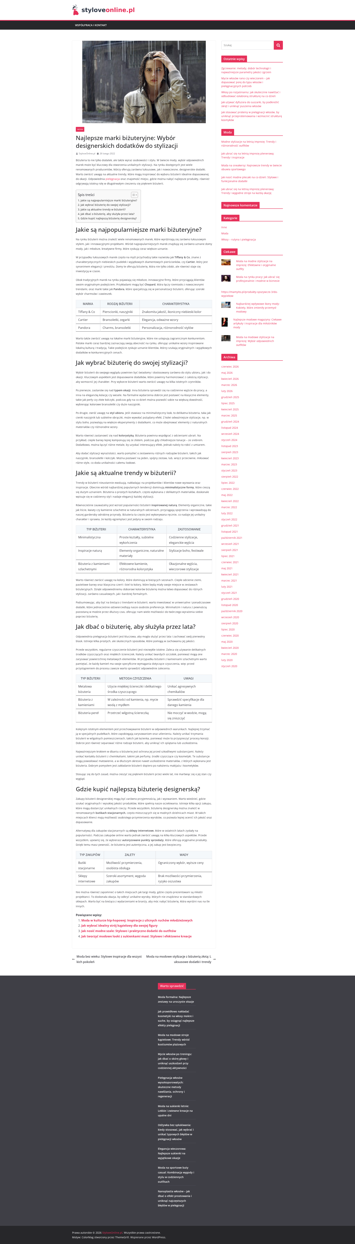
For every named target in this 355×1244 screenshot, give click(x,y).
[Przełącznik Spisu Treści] (132, 195)
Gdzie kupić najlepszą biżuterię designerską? (109, 218)
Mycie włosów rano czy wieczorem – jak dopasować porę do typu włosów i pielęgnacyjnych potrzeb (245, 82)
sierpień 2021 (229, 550)
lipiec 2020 (228, 629)
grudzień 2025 (230, 397)
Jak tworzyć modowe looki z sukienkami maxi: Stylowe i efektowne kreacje (136, 936)
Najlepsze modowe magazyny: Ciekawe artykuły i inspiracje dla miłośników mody (257, 323)
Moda (80, 129)
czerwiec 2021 (230, 562)
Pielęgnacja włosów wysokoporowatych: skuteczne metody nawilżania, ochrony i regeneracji (171, 1087)
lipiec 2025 (228, 403)
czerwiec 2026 (230, 366)
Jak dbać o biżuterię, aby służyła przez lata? (107, 214)
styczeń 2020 (229, 666)
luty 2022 (227, 513)
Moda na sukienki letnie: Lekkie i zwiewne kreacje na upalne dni (175, 1110)
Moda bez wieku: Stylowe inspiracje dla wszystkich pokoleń (109, 959)
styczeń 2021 (229, 592)
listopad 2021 (229, 531)
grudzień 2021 (230, 525)
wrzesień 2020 (230, 617)
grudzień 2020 (230, 599)
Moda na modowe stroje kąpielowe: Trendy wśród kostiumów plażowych (174, 1039)
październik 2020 (231, 611)
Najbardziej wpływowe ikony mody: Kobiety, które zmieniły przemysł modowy (258, 307)
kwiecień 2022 (230, 501)
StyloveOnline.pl (87, 153)
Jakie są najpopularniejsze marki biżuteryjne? (109, 200)
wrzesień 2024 (230, 434)
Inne (224, 227)
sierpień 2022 (229, 476)
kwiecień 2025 (230, 409)
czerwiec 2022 (230, 489)
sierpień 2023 (229, 452)
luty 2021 (227, 586)
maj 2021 (227, 568)
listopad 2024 (229, 427)
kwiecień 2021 (230, 574)
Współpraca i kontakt (91, 25)
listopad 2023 (229, 446)
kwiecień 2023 (230, 458)
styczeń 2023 (229, 470)
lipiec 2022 (228, 482)
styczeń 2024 (229, 440)
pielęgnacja (113, 179)
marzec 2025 (229, 415)
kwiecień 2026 (230, 379)
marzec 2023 (229, 464)
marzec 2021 (229, 580)
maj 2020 (227, 641)
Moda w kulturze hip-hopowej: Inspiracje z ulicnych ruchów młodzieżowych (137, 920)
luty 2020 (227, 660)
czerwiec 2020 (230, 635)
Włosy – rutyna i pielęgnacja (238, 239)
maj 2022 (227, 495)
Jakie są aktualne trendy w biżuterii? (103, 209)
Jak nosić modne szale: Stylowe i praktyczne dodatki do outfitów (128, 931)
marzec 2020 (229, 654)
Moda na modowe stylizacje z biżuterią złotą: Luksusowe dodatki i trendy (178, 959)
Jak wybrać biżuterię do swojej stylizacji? (106, 205)
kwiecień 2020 (230, 648)
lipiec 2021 (228, 556)
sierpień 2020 (229, 623)
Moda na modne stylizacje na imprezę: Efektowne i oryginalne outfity (256, 265)
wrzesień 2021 (230, 544)
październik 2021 (231, 537)
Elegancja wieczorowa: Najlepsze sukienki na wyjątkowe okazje (172, 1153)
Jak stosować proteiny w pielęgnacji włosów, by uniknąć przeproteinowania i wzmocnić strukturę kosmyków (251, 116)
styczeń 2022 (229, 519)
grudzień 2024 (230, 421)
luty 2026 (227, 391)
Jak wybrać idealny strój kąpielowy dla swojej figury (119, 926)
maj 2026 (227, 372)
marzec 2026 (229, 385)
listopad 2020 (229, 605)
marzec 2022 (229, 507)
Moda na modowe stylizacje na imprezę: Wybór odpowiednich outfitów (255, 341)
